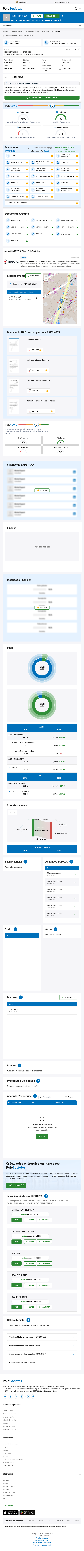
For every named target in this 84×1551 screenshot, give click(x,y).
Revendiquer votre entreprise (13, 1459)
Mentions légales (42, 1538)
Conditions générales (42, 1540)
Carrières (6, 1489)
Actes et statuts (8, 1417)
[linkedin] (74, 472)
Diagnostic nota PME (10, 1429)
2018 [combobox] (11, 813)
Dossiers (6, 1447)
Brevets (5, 1423)
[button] (42, 25)
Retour (42, 1136)
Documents (50, 16)
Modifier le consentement (42, 1545)
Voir (16, 1220)
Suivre (38, 16)
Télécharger (34, 276)
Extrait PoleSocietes (10, 1420)
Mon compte (9, 1506)
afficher (43, 607)
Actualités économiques (11, 1444)
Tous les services (8, 1411)
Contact (5, 1483)
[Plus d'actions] (62, 16)
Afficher (43, 490)
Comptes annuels (9, 1426)
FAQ (4, 1498)
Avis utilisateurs (8, 1495)
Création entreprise (9, 1414)
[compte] (76, 8)
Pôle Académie (8, 1465)
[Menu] (80, 8)
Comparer (46, 1220)
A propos (6, 1480)
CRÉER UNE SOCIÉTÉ (16, 1185)
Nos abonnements (9, 1486)
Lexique (5, 1450)
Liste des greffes (8, 1462)
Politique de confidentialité (42, 1542)
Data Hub (6, 1456)
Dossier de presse (9, 1492)
